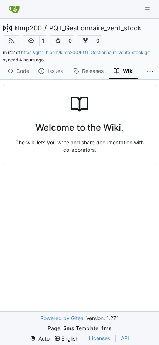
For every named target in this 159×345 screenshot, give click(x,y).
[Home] (14, 9)
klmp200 (28, 28)
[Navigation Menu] (148, 9)
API (125, 338)
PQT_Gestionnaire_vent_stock (95, 28)
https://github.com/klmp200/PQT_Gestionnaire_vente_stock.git (85, 52)
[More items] (150, 71)
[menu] (40, 338)
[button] (31, 40)
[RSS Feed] (11, 40)
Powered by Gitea (62, 318)
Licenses (99, 338)
